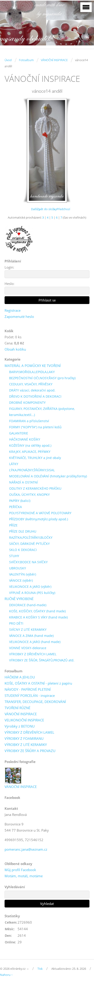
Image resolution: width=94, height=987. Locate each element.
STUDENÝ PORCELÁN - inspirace (30, 695)
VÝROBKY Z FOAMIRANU (24, 738)
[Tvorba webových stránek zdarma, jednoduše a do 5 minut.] (27, 969)
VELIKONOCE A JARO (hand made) (34, 642)
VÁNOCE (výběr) (21, 580)
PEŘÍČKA (15, 507)
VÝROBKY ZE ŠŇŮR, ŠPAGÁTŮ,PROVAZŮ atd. (41, 660)
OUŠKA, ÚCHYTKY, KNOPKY (29, 494)
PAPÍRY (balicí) (19, 500)
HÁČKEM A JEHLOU (20, 677)
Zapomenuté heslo (19, 316)
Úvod (8, 60)
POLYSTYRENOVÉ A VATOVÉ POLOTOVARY (40, 513)
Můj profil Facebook (20, 869)
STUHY (14, 556)
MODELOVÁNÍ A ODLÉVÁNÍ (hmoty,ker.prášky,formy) (48, 476)
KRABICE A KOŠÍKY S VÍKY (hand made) (38, 617)
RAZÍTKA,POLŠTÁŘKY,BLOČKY (30, 537)
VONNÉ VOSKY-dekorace (27, 648)
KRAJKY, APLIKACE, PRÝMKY (29, 451)
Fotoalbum (26, 60)
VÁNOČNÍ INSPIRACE (54, 60)
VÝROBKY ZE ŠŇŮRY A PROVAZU (30, 750)
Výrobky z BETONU (20, 726)
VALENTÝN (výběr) (22, 574)
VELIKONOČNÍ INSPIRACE (24, 720)
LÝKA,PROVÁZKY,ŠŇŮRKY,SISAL (32, 470)
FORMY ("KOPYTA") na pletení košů (35, 427)
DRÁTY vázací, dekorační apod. (32, 390)
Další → (36, 209)
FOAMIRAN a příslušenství (29, 421)
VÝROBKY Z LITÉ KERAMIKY (26, 744)
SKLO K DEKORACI (23, 550)
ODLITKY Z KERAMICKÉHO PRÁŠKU (35, 488)
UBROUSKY (17, 568)
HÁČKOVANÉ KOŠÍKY (24, 439)
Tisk (40, 969)
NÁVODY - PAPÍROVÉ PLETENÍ (28, 689)
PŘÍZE (13, 525)
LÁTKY (13, 464)
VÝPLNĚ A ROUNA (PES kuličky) (32, 593)
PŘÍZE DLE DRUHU (22, 531)
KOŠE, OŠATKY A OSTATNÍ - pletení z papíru (38, 683)
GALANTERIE (18, 433)
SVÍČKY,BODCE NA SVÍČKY (28, 562)
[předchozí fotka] (12, 150)
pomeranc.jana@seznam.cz (26, 849)
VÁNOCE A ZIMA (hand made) (31, 635)
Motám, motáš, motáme (24, 876)
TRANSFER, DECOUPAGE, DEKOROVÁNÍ (35, 701)
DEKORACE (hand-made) (27, 605)
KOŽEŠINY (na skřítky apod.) (30, 445)
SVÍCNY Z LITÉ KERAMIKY (28, 629)
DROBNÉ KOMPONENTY (27, 402)
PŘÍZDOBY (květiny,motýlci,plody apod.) (38, 519)
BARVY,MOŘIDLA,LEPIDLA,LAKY (32, 372)
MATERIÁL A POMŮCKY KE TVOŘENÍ (33, 365)
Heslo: (9, 283)
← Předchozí (61, 209)
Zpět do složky (47, 209)
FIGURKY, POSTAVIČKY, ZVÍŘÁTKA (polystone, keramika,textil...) (42, 411)
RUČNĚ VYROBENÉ (19, 598)
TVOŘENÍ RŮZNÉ (17, 707)
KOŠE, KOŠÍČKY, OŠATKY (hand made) (37, 611)
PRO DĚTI (16, 623)
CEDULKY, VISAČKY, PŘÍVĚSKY (30, 384)
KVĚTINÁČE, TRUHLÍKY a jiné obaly (35, 458)
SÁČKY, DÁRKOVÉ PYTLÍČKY (29, 543)
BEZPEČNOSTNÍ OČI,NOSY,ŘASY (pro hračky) (42, 378)
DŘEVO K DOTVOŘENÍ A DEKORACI (35, 396)
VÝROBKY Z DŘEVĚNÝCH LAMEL (32, 654)
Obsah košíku (15, 349)
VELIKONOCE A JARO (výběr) (30, 586)
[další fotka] (82, 150)
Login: (9, 267)
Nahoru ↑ (6, 975)
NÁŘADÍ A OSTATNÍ (23, 482)
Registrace (13, 310)
